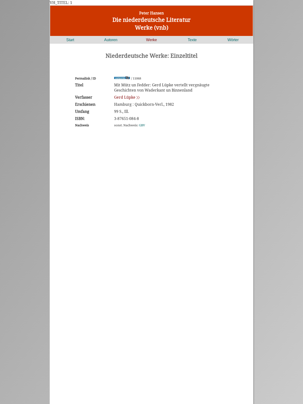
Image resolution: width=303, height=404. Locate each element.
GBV (142, 125)
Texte (192, 40)
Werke (151, 40)
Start (70, 40)
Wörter (233, 40)
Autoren (110, 40)
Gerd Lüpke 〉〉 (127, 97)
